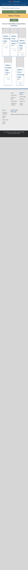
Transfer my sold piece (13, 104)
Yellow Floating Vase (6, 38)
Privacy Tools (5, 119)
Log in (12, 93)
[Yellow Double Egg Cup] (22, 33)
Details (6, 47)
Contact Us (22, 101)
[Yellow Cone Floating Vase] (20, 62)
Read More (14, 25)
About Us (22, 98)
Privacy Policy (4, 116)
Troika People (21, 104)
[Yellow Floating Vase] (6, 31)
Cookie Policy (4, 122)
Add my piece (14, 101)
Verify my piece (13, 98)
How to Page (23, 96)
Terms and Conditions (4, 113)
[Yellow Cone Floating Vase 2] (14, 31)
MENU (15, 11)
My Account (13, 95)
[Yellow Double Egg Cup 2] (8, 60)
